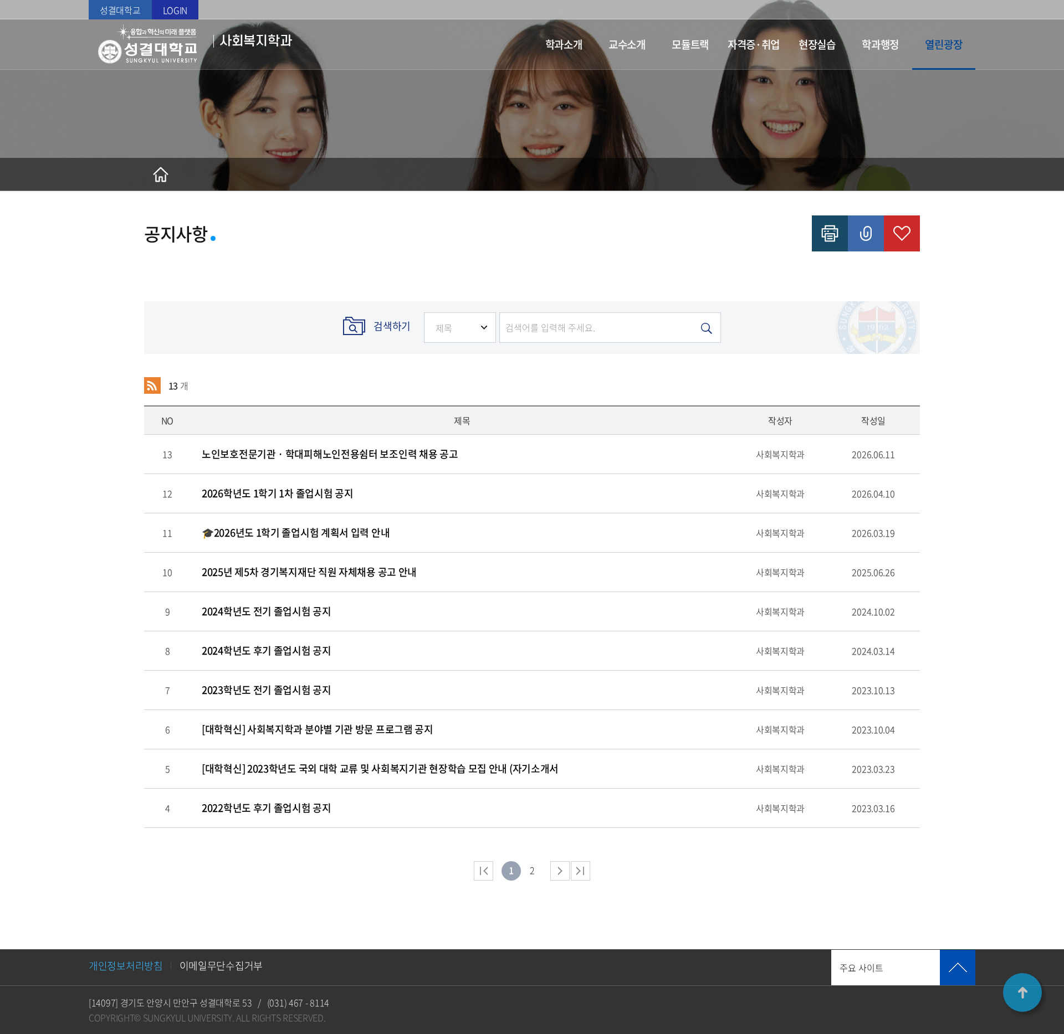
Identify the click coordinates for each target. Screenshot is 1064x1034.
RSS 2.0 (152, 385)
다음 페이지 (560, 871)
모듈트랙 (690, 44)
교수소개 (627, 44)
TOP (1022, 992)
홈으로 (160, 174)
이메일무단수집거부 (221, 965)
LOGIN (175, 10)
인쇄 (830, 233)
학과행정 (880, 44)
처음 (483, 871)
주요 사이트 (861, 967)
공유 (866, 233)
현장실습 (817, 44)
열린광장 (943, 44)
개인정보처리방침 (126, 965)
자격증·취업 (754, 44)
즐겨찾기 (902, 233)
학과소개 (563, 44)
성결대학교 (120, 10)
